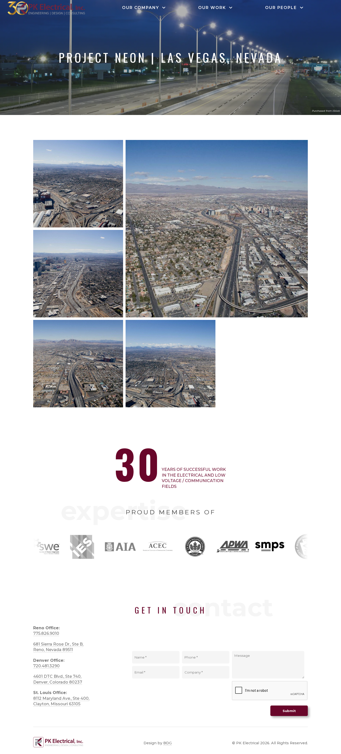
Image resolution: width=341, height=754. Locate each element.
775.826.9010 (46, 633)
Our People (282, 7)
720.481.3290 (46, 666)
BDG (167, 743)
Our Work (213, 7)
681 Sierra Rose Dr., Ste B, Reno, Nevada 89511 (58, 647)
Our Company (142, 7)
